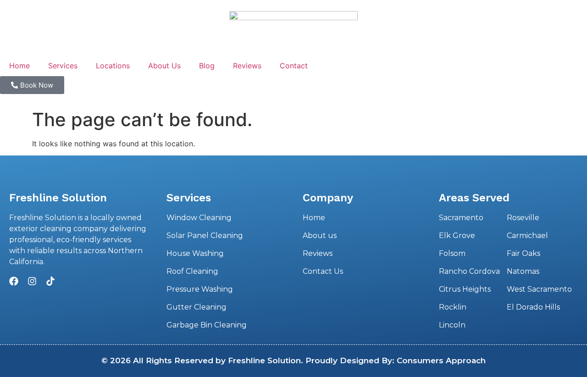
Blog (207, 65)
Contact (294, 65)
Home (19, 65)
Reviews (247, 65)
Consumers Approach (441, 360)
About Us (164, 65)
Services (63, 65)
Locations (113, 65)
